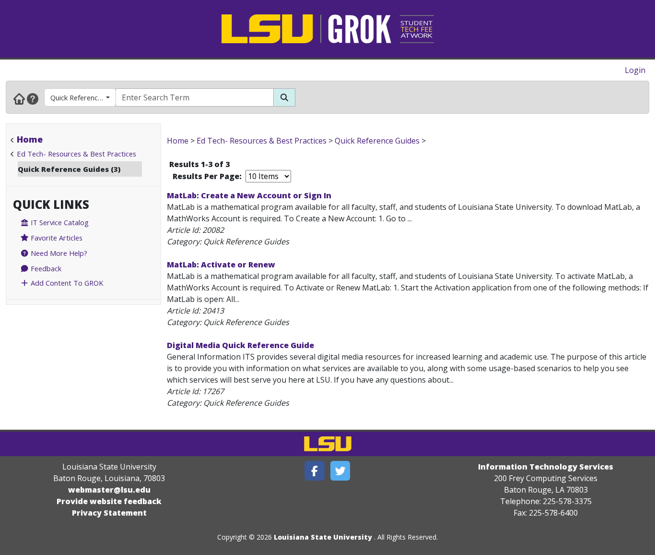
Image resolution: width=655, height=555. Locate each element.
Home (30, 139)
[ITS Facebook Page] (314, 471)
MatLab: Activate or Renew (221, 264)
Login (635, 70)
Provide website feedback (109, 501)
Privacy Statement (109, 512)
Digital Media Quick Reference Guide (240, 345)
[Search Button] (284, 97)
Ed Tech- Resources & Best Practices (76, 153)
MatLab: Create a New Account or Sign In (249, 195)
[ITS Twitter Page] (340, 471)
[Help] (32, 98)
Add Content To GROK (66, 283)
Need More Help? (58, 253)
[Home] (19, 98)
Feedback (45, 268)
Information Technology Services (545, 466)
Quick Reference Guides (83, 97)
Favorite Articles (55, 237)
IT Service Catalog (59, 222)
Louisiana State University (323, 537)
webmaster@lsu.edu (109, 489)
